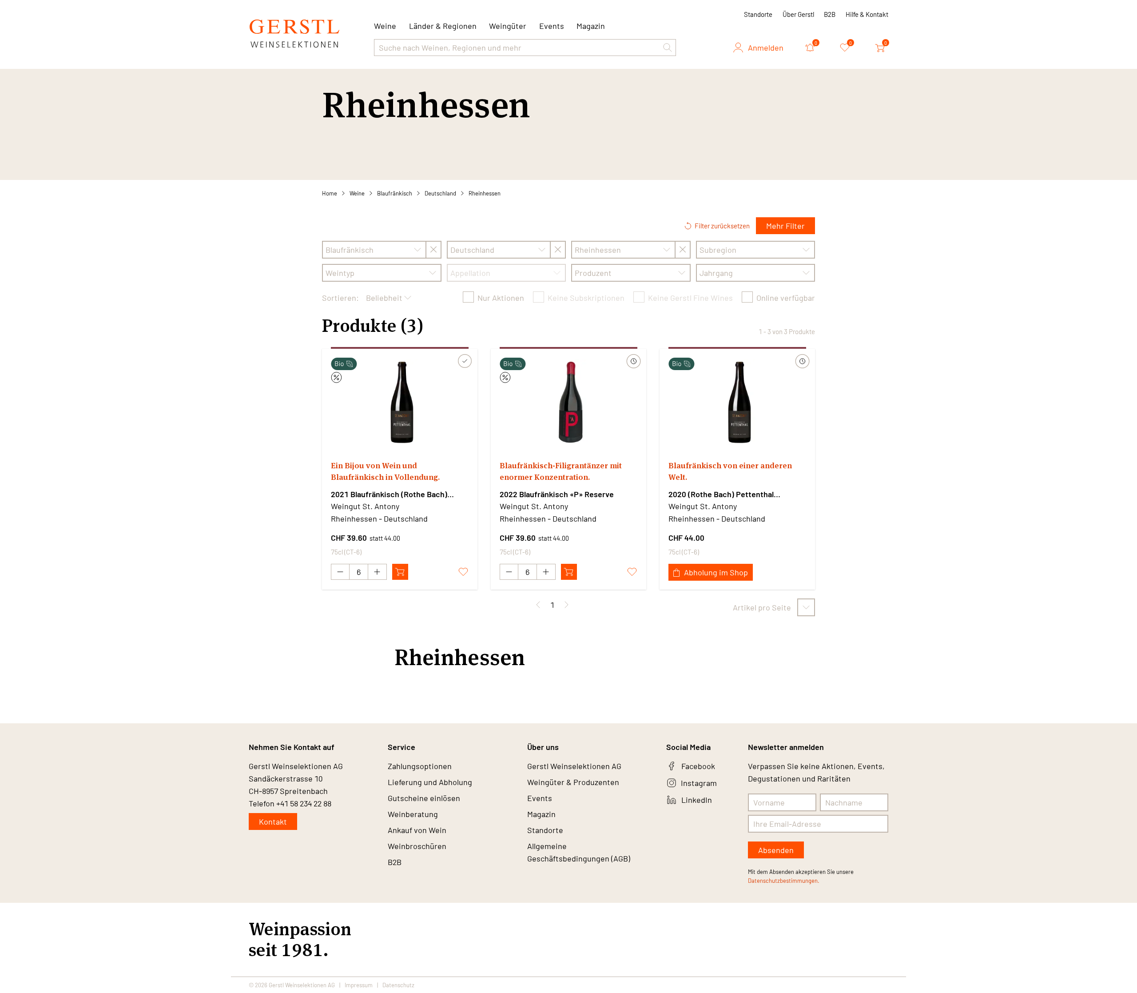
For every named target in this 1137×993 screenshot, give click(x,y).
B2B (829, 14)
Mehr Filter (785, 226)
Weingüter (507, 26)
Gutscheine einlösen (424, 798)
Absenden (776, 850)
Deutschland (440, 193)
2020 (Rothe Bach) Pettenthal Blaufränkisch (721, 494)
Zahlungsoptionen (420, 766)
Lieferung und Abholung (430, 782)
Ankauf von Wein (417, 830)
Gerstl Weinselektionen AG (574, 766)
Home (329, 193)
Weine (357, 193)
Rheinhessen (485, 193)
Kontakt (273, 821)
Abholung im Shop (716, 572)
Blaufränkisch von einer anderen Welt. (730, 471)
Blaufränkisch (394, 193)
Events (551, 26)
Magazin (590, 26)
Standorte (758, 14)
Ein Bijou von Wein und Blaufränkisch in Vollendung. (385, 471)
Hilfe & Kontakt (867, 14)
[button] (667, 47)
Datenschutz (398, 985)
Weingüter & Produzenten (573, 782)
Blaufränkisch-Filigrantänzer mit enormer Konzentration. (561, 471)
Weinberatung (413, 814)
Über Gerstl (798, 14)
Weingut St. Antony (365, 506)
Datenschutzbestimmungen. (783, 880)
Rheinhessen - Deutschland (379, 518)
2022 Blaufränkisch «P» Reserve (557, 494)
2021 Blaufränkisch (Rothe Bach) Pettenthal (389, 494)
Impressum (359, 985)
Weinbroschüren (417, 846)
